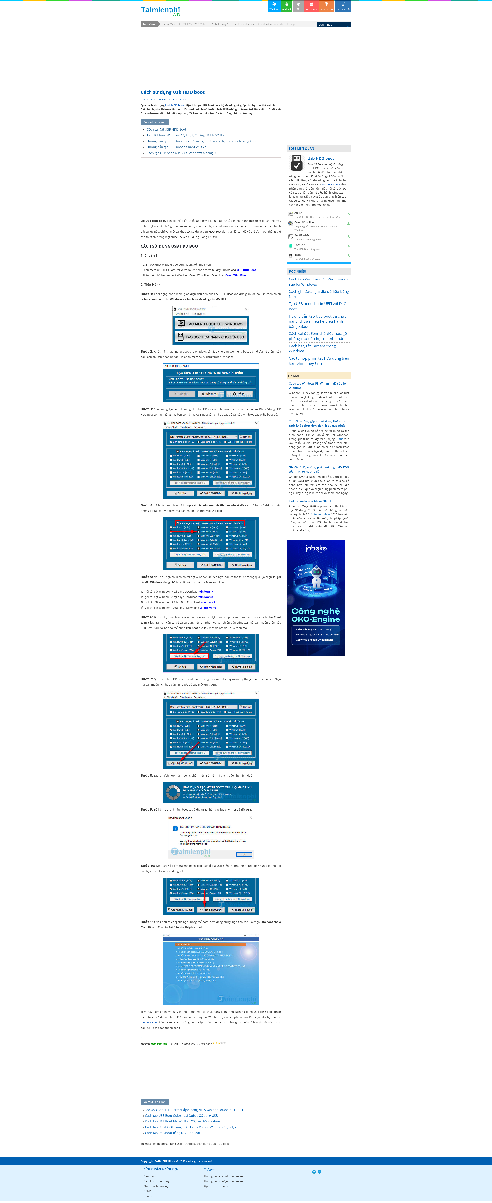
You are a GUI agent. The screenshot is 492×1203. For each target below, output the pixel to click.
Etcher (298, 254)
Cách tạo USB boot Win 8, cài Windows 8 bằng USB (183, 153)
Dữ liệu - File (148, 99)
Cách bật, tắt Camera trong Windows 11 (312, 348)
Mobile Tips (327, 9)
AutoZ (298, 212)
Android (286, 9)
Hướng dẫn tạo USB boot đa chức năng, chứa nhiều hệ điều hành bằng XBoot (202, 141)
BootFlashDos (303, 235)
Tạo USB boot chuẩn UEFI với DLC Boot (317, 306)
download (160, 11)
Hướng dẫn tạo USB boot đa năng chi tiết (176, 147)
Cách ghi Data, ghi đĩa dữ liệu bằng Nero (319, 294)
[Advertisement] (246, 56)
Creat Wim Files (304, 222)
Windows (274, 9)
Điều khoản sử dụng (157, 1180)
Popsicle (299, 245)
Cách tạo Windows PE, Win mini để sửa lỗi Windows (318, 282)
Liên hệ (148, 1195)
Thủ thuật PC (343, 9)
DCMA (147, 1190)
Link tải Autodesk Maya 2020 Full (312, 501)
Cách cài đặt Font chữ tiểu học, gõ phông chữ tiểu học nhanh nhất (318, 336)
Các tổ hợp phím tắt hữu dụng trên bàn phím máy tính (319, 361)
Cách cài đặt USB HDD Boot (166, 129)
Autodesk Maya (320, 514)
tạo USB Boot (149, 1022)
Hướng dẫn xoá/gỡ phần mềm (223, 1180)
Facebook (314, 1171)
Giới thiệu (150, 1175)
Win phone (311, 9)
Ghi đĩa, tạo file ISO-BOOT (172, 99)
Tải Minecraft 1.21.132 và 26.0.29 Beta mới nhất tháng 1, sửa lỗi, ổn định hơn (196, 24)
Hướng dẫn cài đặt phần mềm (223, 1175)
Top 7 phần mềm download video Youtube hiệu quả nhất (266, 24)
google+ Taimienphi (319, 1171)
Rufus (339, 439)
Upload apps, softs (216, 1185)
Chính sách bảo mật (156, 1185)
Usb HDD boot (174, 105)
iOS (298, 9)
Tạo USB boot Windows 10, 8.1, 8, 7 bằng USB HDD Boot (187, 135)
